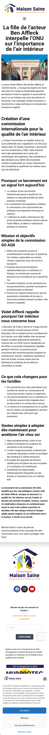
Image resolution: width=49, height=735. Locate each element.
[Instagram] (24, 589)
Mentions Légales (24, 732)
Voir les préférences (25, 725)
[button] (45, 679)
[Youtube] (32, 589)
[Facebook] (17, 589)
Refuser (24, 718)
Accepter (24, 710)
